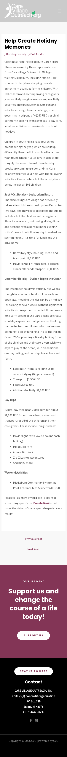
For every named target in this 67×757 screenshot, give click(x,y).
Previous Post (33, 539)
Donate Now (41, 503)
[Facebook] (30, 720)
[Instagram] (36, 720)
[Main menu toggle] (59, 11)
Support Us (33, 635)
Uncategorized (15, 54)
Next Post (33, 549)
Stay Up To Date (33, 671)
